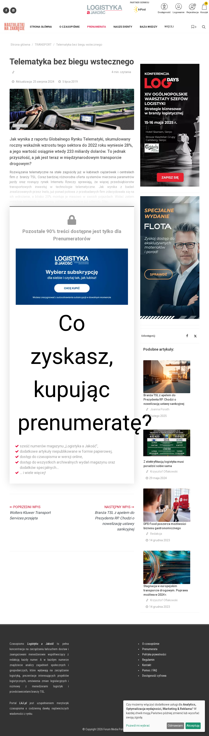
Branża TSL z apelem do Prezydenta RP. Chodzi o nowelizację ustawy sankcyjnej (163, 399)
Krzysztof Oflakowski (164, 471)
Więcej (169, 26)
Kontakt (146, 665)
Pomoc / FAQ (149, 670)
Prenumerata (149, 649)
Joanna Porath (159, 409)
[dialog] (164, 716)
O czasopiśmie (150, 643)
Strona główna (20, 44)
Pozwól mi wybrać (138, 725)
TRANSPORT (43, 44)
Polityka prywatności (154, 654)
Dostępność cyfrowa (154, 675)
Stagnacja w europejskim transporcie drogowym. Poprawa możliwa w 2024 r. (165, 590)
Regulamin (148, 659)
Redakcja (156, 533)
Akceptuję (193, 725)
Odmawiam (175, 725)
